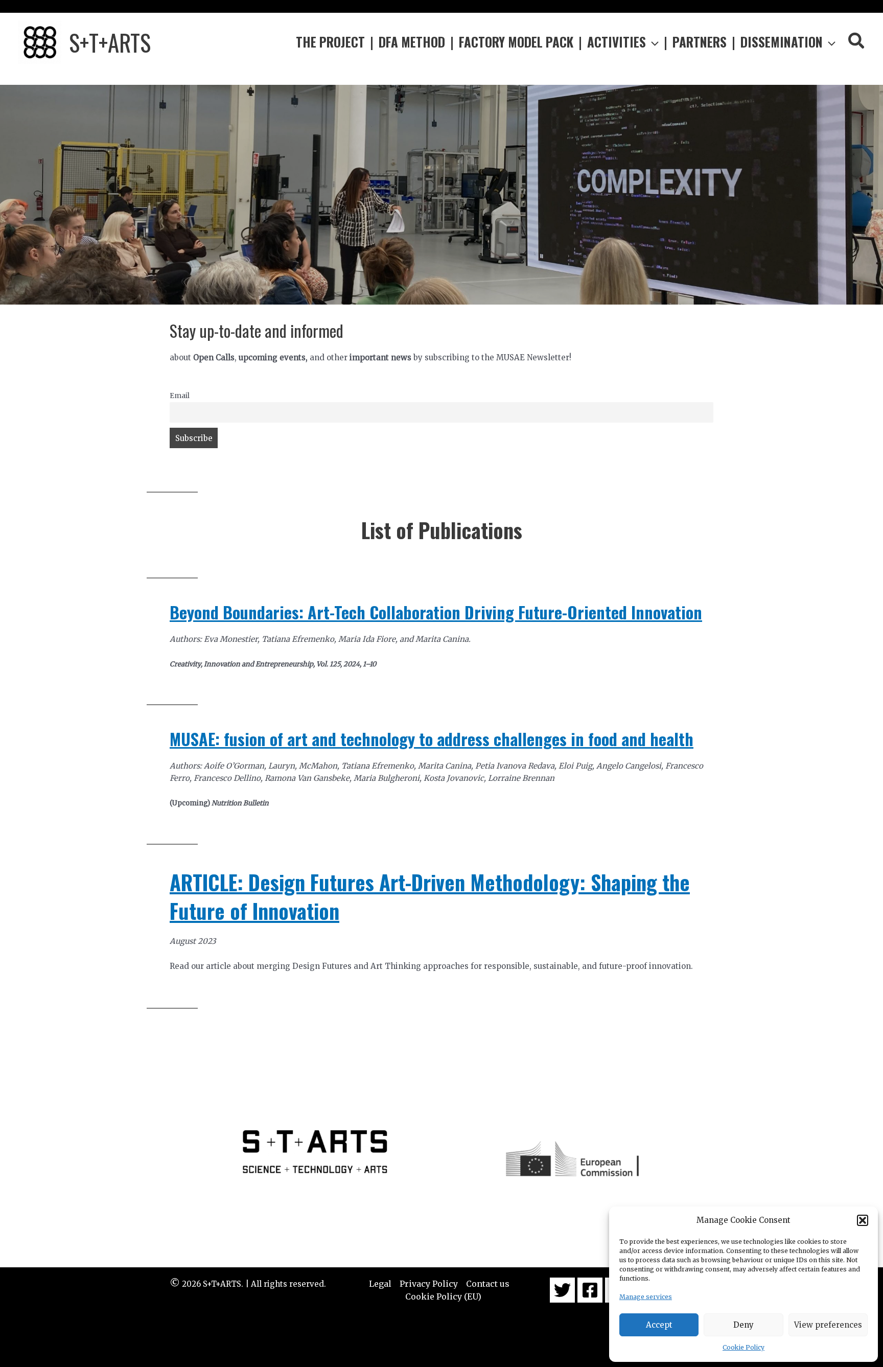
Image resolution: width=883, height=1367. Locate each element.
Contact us (487, 1284)
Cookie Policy (743, 1347)
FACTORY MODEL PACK (516, 42)
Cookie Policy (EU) (443, 1296)
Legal (380, 1284)
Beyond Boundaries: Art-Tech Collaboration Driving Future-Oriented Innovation (436, 612)
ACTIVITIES (616, 42)
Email (180, 395)
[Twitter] (562, 1290)
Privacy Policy (429, 1284)
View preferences (828, 1325)
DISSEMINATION (781, 42)
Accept (659, 1325)
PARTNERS (699, 42)
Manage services (645, 1297)
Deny (743, 1325)
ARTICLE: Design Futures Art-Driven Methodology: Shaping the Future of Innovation (430, 896)
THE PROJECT (330, 42)
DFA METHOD (412, 42)
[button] (862, 1220)
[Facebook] (589, 1290)
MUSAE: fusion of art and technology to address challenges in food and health (431, 739)
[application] (652, 42)
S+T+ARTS (110, 42)
